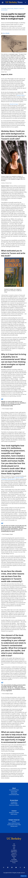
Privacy (14, 862)
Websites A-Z (14, 854)
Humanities (4, 8)
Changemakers (14, 802)
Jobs (14, 847)
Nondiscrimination (14, 861)
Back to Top (23, 875)
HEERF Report (14, 851)
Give (14, 848)
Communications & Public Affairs (14, 824)
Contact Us (14, 853)
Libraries (14, 821)
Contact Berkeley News (14, 794)
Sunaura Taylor (20, 95)
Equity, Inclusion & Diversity (14, 823)
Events (14, 845)
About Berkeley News (14, 789)
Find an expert (14, 791)
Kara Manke (6, 33)
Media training (14, 793)
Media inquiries (14, 814)
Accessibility (14, 859)
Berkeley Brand (14, 826)
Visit (14, 844)
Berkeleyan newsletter (14, 812)
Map (14, 858)
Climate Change (14, 803)
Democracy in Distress (14, 805)
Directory (14, 856)
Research (16, 8)
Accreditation (14, 850)
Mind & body (10, 8)
